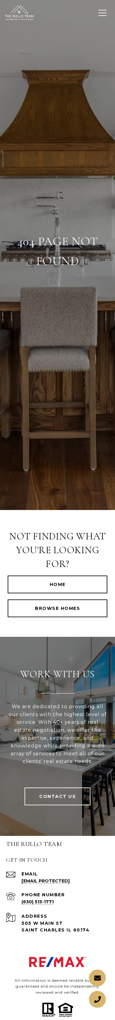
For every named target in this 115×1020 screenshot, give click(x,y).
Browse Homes (57, 608)
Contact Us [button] (57, 796)
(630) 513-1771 (37, 902)
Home (58, 584)
